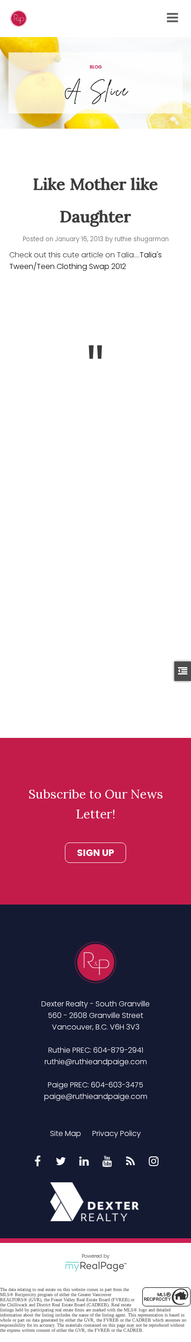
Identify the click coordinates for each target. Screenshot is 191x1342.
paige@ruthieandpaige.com (95, 1096)
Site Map (65, 1133)
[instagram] (153, 1161)
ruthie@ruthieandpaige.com (96, 1061)
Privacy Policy (116, 1133)
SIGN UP (95, 852)
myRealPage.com (95, 1266)
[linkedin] (84, 1161)
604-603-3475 (117, 1085)
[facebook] (37, 1161)
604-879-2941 (118, 1050)
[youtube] (107, 1161)
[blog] (130, 1161)
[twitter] (60, 1161)
